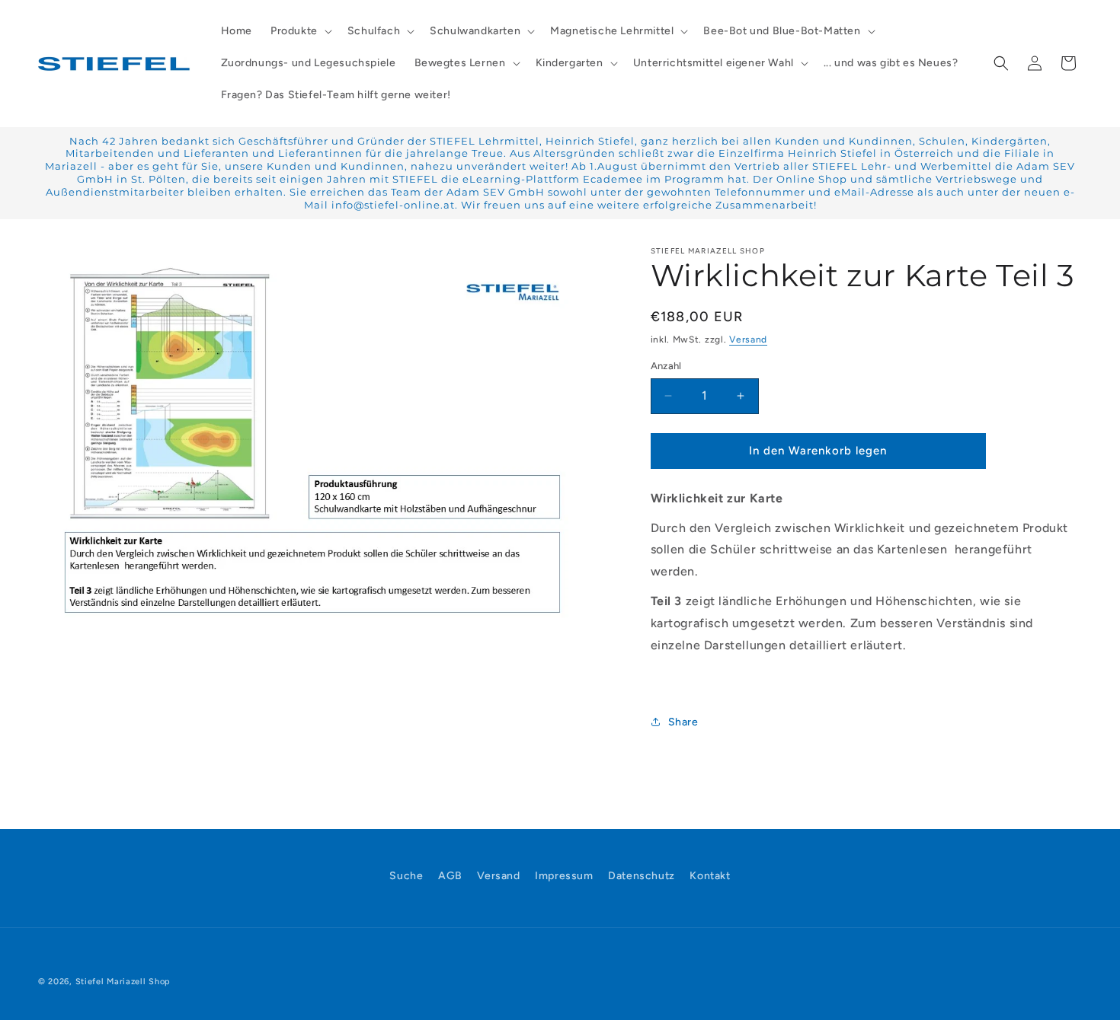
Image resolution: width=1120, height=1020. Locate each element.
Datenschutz (641, 875)
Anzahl (666, 365)
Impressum (564, 875)
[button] (299, 31)
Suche (406, 875)
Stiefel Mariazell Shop (123, 982)
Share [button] (683, 722)
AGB (450, 875)
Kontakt (710, 875)
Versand (748, 339)
